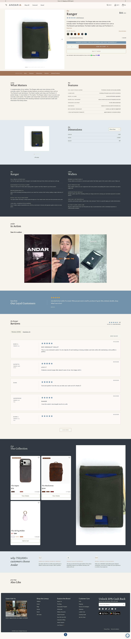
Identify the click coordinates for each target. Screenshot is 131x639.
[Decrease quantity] (68, 46)
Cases (38, 604)
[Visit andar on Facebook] (103, 609)
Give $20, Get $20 (61, 617)
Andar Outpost (60, 622)
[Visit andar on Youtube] (112, 609)
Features (31, 73)
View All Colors (122, 31)
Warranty (81, 609)
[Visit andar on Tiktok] (109, 609)
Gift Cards (39, 614)
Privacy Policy (107, 629)
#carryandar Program (62, 606)
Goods (38, 609)
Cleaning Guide (82, 614)
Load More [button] (65, 429)
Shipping (81, 604)
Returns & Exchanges (84, 606)
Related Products (55, 73)
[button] (38, 258)
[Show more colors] (125, 32)
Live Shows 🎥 (60, 625)
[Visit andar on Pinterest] (115, 609)
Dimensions (39, 73)
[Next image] (61, 39)
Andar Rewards (61, 614)
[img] (79, 343)
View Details (25, 496)
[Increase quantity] (77, 46)
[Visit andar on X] (106, 609)
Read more (69, 28)
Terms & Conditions (115, 629)
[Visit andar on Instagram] (99, 609)
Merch (38, 612)
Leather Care (82, 612)
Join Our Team (82, 617)
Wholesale (59, 609)
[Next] (126, 1)
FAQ (80, 601)
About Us (59, 601)
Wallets (39, 601)
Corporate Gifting (61, 620)
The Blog (59, 604)
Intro (25, 73)
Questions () (26, 332)
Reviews (47, 73)
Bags (38, 606)
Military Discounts (61, 612)
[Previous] (5, 1)
